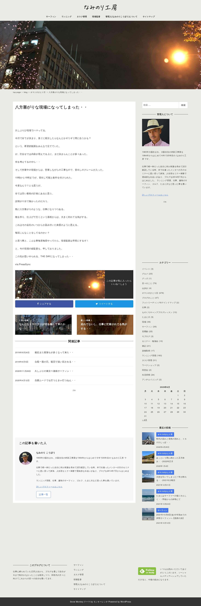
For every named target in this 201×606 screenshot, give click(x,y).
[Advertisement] (74, 414)
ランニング (79, 569)
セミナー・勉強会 (150, 341)
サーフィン (147, 326)
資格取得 (146, 350)
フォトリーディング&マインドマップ (159, 302)
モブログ (146, 336)
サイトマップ (80, 589)
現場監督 (78, 579)
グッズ (145, 278)
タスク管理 (147, 360)
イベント (146, 268)
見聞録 (145, 331)
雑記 (144, 345)
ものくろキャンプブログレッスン (157, 312)
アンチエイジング (150, 379)
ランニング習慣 (149, 355)
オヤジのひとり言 (150, 293)
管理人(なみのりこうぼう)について (90, 584)
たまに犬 (146, 317)
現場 (144, 321)
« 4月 (144, 419)
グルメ (145, 273)
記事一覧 (43, 494)
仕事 (144, 307)
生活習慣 (146, 374)
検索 (183, 105)
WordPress (125, 601)
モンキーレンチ (101, 601)
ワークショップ (149, 365)
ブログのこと (148, 297)
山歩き (145, 288)
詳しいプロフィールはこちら (49, 486)
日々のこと (147, 283)
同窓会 (145, 370)
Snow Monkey (76, 601)
